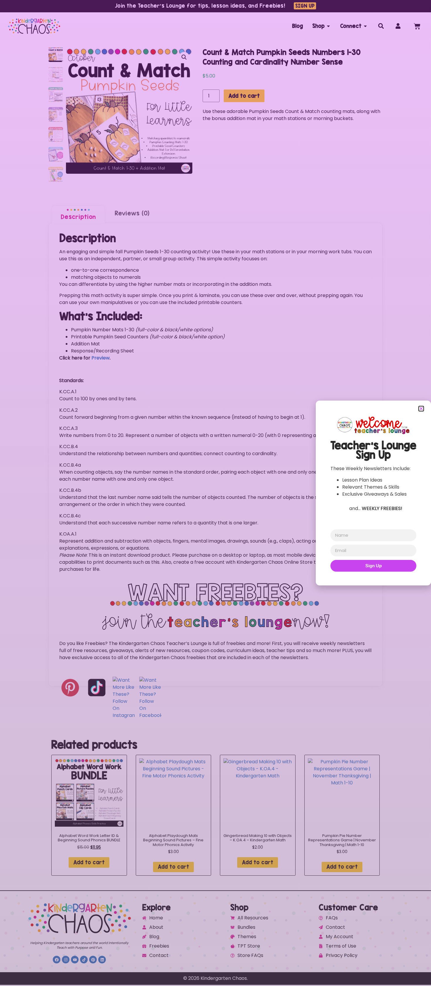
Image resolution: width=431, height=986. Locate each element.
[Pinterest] (93, 959)
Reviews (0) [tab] (132, 213)
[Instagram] (65, 959)
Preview (100, 357)
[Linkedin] (102, 959)
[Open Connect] (365, 26)
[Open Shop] (328, 26)
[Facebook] (56, 959)
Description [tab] (78, 216)
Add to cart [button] (89, 862)
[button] (184, 57)
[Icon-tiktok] (84, 959)
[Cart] (417, 26)
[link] (215, 391)
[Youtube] (75, 959)
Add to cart (244, 96)
